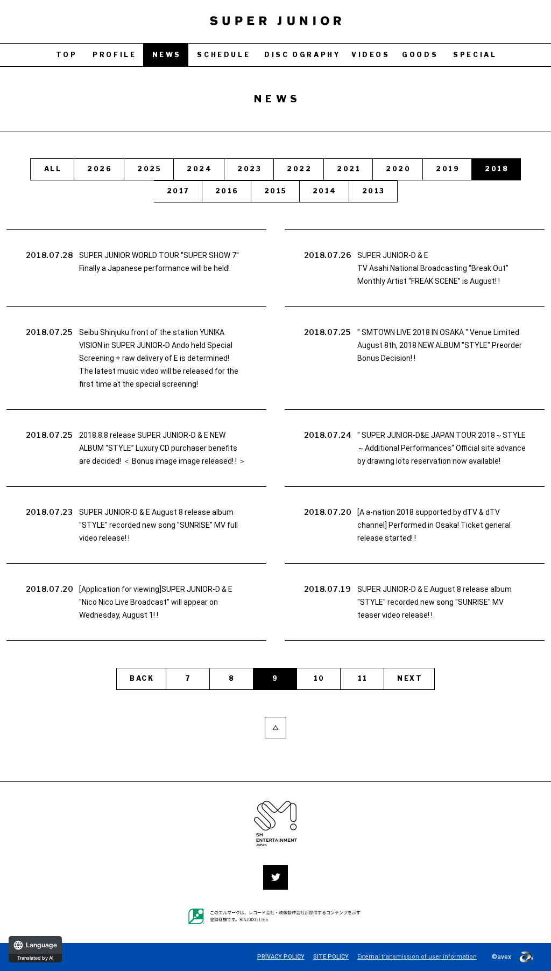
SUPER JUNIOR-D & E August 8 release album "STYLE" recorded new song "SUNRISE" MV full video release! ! (158, 525)
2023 (249, 169)
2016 (227, 191)
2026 (99, 169)
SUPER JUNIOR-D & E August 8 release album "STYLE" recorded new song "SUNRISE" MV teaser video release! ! (434, 602)
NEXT (409, 678)
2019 (448, 169)
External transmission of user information (417, 956)
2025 (149, 169)
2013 (373, 191)
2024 (199, 169)
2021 (349, 169)
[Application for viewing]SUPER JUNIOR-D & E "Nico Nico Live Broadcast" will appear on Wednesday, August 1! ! (155, 602)
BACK (142, 678)
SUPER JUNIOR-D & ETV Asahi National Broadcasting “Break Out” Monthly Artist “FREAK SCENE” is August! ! (432, 268)
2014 (325, 191)
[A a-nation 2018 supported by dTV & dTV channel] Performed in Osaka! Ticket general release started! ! (434, 525)
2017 (178, 191)
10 (319, 678)
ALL (52, 169)
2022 (299, 169)
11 (363, 678)
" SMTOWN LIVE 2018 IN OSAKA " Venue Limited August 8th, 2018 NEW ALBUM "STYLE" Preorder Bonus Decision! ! (439, 345)
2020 (398, 169)
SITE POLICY (331, 956)
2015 (275, 191)
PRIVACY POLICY (281, 956)
